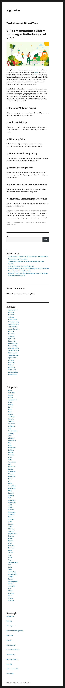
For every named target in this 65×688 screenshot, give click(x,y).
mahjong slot (11, 645)
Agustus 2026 (12, 310)
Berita (10, 407)
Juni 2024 (11, 362)
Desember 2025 (13, 322)
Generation (12, 462)
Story (10, 567)
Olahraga (11, 529)
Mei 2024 (11, 365)
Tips (12, 224)
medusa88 (10, 674)
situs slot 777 (11, 654)
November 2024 (13, 350)
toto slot (9, 664)
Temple (10, 576)
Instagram (11, 476)
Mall (9, 498)
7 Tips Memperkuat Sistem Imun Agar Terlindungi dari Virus (26, 34)
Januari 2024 (12, 374)
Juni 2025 (11, 334)
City (9, 428)
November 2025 (13, 324)
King (9, 490)
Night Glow (13, 10)
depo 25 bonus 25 (12, 659)
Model (10, 507)
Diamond (11, 438)
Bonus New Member (13, 650)
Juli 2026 (11, 312)
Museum (11, 519)
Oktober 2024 (12, 353)
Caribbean (11, 416)
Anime (10, 397)
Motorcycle (12, 512)
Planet (10, 538)
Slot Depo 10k (11, 626)
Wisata (10, 598)
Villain (10, 584)
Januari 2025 (12, 346)
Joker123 (9, 640)
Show (10, 557)
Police (10, 543)
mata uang (11, 500)
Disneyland (12, 440)
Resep (10, 550)
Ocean (10, 526)
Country (11, 433)
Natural (10, 524)
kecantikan (12, 486)
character (11, 424)
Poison (10, 541)
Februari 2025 (13, 343)
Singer (10, 560)
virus (36, 72)
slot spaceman (13, 562)
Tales (10, 569)
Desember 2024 (13, 348)
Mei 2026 (11, 317)
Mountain (11, 514)
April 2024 (11, 367)
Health (10, 469)
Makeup (11, 495)
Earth (10, 445)
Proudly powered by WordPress (22, 683)
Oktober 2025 (12, 327)
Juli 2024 (11, 360)
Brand (10, 412)
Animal (10, 395)
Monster (11, 510)
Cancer (10, 414)
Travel (10, 579)
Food (10, 457)
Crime (10, 436)
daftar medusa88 (12, 669)
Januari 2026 (12, 319)
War (9, 588)
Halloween (11, 467)
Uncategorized (13, 581)
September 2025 (13, 329)
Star (9, 565)
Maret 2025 (12, 341)
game (10, 459)
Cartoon (11, 419)
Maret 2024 (12, 370)
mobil (10, 505)
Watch (10, 591)
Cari (8, 236)
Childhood (11, 426)
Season (10, 553)
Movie (10, 517)
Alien (10, 390)
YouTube (11, 600)
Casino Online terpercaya (15, 631)
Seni (9, 555)
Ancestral (11, 393)
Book (10, 409)
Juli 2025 (11, 331)
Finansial (11, 455)
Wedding (11, 593)
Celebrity (11, 421)
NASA (10, 522)
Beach (10, 402)
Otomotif (11, 531)
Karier (10, 483)
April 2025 (11, 338)
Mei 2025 (11, 336)
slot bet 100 (10, 616)
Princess (11, 548)
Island (10, 479)
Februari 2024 (13, 372)
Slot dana (10, 635)
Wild (9, 596)
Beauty (10, 404)
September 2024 (13, 355)
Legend (10, 493)
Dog (9, 443)
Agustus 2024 (12, 358)
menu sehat (12, 502)
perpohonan (12, 533)
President (11, 545)
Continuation (12, 431)
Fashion (11, 450)
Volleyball (11, 586)
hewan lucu (12, 471)
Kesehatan (17, 222)
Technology (12, 572)
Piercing (11, 536)
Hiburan (11, 474)
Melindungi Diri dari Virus (28, 222)
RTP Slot (9, 621)
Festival (10, 452)
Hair (9, 464)
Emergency (12, 447)
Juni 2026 (11, 315)
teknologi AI (12, 574)
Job (9, 481)
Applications (12, 400)
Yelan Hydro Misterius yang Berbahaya (21, 266)
